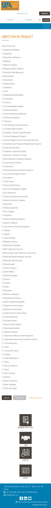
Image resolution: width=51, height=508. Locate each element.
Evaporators (8, 166)
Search (44, 13)
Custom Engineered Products (14, 136)
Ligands (6, 234)
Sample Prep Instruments (13, 305)
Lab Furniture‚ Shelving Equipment (16, 227)
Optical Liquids (9, 264)
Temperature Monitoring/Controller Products (20, 339)
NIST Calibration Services (13, 249)
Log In (46, 20)
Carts (5, 91)
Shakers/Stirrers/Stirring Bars (15, 313)
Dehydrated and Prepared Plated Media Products (22, 144)
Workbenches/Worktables (13, 95)
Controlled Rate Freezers (13, 129)
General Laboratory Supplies (14, 200)
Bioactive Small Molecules (13, 72)
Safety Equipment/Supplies (14, 302)
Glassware (7, 204)
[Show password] (39, 19)
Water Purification (10, 381)
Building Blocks (9, 84)
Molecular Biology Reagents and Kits (17, 257)
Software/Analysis (10, 317)
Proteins (6, 283)
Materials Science (10, 242)
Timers (6, 347)
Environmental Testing (12, 163)
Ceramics (7, 102)
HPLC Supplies (9, 211)
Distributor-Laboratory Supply (14, 151)
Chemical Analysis (10, 110)
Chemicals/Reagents (11, 117)
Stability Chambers (10, 332)
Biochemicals (8, 76)
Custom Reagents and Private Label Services (20, 140)
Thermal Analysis (10, 343)
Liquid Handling (9, 238)
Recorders (7, 290)
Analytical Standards (11, 50)
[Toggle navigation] (46, 26)
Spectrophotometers (11, 328)
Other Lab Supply (10, 388)
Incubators (7, 215)
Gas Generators (9, 193)
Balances (7, 61)
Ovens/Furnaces (9, 268)
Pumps (6, 287)
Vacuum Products (10, 366)
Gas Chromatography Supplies (15, 189)
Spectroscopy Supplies (12, 324)
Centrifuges (8, 99)
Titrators (6, 354)
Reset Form (19, 398)
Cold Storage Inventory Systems (15, 125)
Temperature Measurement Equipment (18, 336)
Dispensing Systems (11, 148)
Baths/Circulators (10, 65)
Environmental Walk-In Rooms (14, 174)
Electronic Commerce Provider (15, 155)
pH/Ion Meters (9, 272)
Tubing (6, 362)
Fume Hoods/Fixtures (11, 185)
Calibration (7, 87)
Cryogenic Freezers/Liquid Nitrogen (17, 132)
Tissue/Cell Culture (10, 351)
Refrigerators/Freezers (12, 298)
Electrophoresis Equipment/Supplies (17, 159)
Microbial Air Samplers (12, 245)
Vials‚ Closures (9, 373)
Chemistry (7, 121)
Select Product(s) (8, 46)
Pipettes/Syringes (10, 275)
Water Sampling (9, 384)
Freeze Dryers (8, 181)
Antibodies (7, 54)
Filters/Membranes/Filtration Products (18, 170)
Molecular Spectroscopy (12, 260)
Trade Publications (10, 358)
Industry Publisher (10, 223)
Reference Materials (11, 294)
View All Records (35, 398)
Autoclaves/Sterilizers (12, 57)
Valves (6, 369)
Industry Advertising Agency (14, 219)
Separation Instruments (12, 309)
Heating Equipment (10, 208)
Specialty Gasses (10, 321)
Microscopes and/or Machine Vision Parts (19, 253)
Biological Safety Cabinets (13, 69)
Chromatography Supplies (13, 106)
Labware (6, 230)
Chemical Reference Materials (15, 114)
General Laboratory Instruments (15, 196)
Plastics (6, 279)
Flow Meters (8, 178)
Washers (7, 377)
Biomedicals (8, 80)
